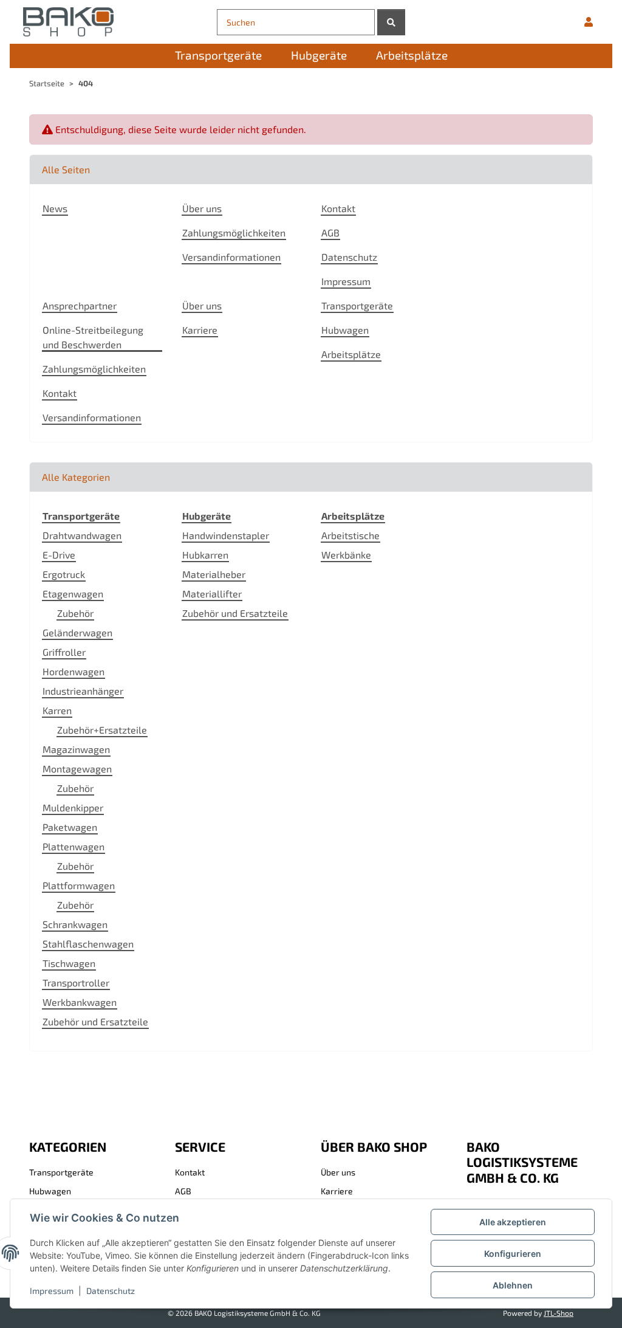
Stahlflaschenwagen (88, 943)
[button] (589, 22)
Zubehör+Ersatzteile (102, 729)
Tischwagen (69, 963)
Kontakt (338, 208)
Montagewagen (77, 768)
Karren (57, 710)
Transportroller (76, 982)
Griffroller (64, 652)
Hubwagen (345, 329)
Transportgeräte (357, 305)
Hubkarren (205, 554)
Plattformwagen (79, 885)
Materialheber (213, 574)
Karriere (199, 329)
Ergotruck (64, 574)
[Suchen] (391, 22)
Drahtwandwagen (82, 535)
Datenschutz (110, 1290)
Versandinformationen (231, 257)
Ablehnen (513, 1285)
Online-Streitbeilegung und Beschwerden (93, 337)
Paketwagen (70, 827)
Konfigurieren (512, 1253)
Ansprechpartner (80, 305)
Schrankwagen (75, 924)
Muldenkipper (73, 807)
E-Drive (59, 554)
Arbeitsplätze (351, 354)
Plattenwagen (73, 846)
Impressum (51, 1290)
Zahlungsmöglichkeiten (233, 232)
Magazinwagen (76, 749)
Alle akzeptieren (512, 1222)
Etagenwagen (73, 593)
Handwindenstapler (225, 535)
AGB (330, 232)
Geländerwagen (77, 632)
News (55, 208)
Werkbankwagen (80, 1002)
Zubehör (75, 613)
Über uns (202, 208)
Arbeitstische (350, 535)
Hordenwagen (73, 671)
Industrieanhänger (83, 691)
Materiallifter (212, 593)
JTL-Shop (558, 1313)
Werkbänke (346, 554)
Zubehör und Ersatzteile (95, 1021)
